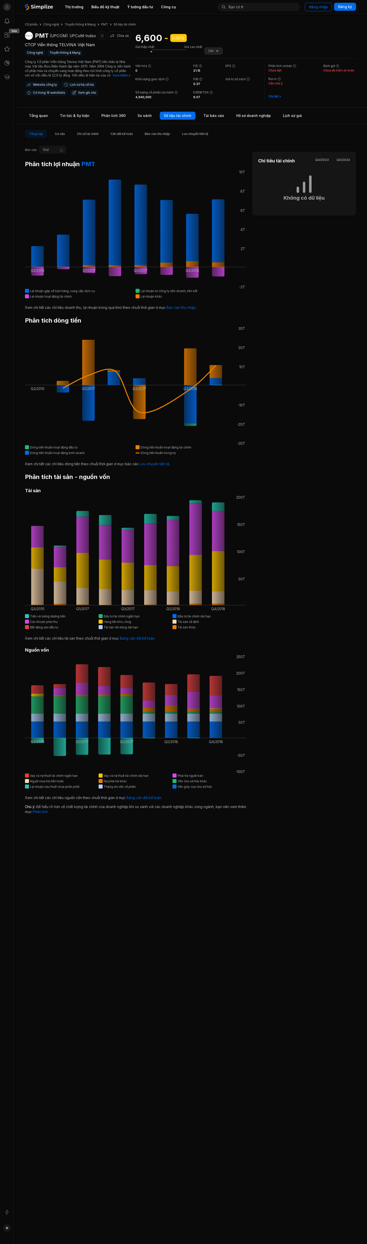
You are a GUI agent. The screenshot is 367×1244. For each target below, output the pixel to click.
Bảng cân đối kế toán (137, 638)
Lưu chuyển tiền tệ (154, 464)
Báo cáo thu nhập (181, 307)
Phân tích (40, 812)
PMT (87, 164)
